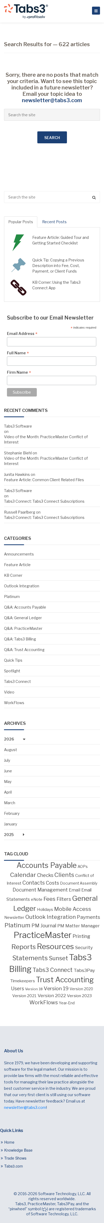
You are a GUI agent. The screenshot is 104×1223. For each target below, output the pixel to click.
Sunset (58, 958)
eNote (36, 899)
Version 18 (34, 989)
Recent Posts (54, 221)
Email (74, 890)
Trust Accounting (65, 979)
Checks (45, 875)
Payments (88, 917)
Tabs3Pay (84, 970)
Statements (30, 958)
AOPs (83, 866)
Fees (49, 898)
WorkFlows (14, 702)
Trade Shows (15, 1158)
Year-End (67, 1003)
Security (84, 947)
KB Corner (13, 575)
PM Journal (43, 925)
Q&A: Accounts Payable (25, 607)
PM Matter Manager (78, 925)
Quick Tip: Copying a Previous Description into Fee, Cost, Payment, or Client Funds (58, 265)
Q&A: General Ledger (23, 617)
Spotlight (12, 671)
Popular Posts (20, 221)
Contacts (33, 883)
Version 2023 (79, 995)
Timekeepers (22, 980)
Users (17, 988)
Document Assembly (78, 883)
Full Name (18, 353)
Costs (52, 883)
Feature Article (17, 564)
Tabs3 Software (18, 426)
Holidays (45, 909)
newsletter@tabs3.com (52, 100)
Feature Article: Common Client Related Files (44, 479)
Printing (81, 936)
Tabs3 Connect (17, 681)
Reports (23, 947)
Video (9, 692)
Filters (64, 899)
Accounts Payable (47, 865)
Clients (64, 875)
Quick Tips (13, 660)
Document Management (40, 890)
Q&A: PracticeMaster (23, 628)
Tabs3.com (13, 1166)
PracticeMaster (42, 935)
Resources (55, 946)
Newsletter (14, 917)
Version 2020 (81, 989)
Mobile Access (72, 909)
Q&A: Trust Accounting (24, 649)
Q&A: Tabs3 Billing (20, 639)
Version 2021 (24, 995)
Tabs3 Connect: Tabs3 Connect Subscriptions (44, 501)
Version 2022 (52, 995)
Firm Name (19, 372)
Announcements (19, 554)
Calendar (23, 875)
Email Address (22, 333)
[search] (52, 197)
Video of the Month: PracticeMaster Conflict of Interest (46, 439)
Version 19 (56, 988)
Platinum (12, 596)
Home (9, 1142)
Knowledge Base (18, 1150)
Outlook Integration (21, 586)
